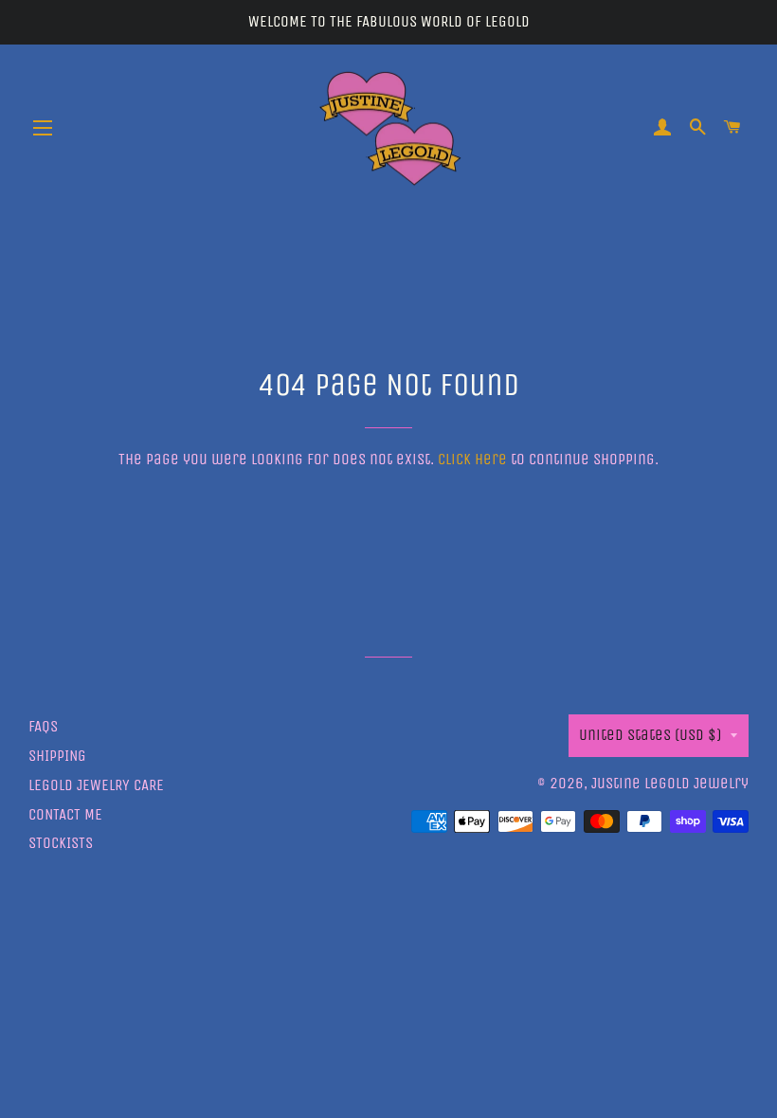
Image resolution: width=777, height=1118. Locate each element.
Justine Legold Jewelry (670, 783)
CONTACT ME (65, 814)
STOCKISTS (60, 843)
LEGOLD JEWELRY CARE (96, 785)
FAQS (43, 726)
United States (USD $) (650, 735)
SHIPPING (57, 756)
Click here (472, 459)
